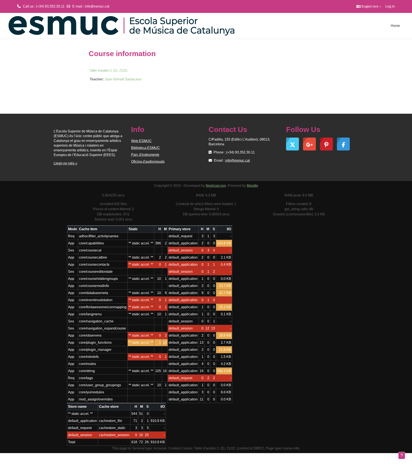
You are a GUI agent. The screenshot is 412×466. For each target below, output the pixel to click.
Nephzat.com (216, 185)
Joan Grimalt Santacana (123, 79)
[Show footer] (401, 455)
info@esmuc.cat (97, 6)
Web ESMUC (141, 141)
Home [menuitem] (395, 26)
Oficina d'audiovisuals (148, 161)
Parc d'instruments (145, 154)
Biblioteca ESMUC (145, 148)
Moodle (252, 185)
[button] (369, 6)
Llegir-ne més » (65, 163)
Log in (390, 6)
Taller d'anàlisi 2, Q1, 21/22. (109, 70)
